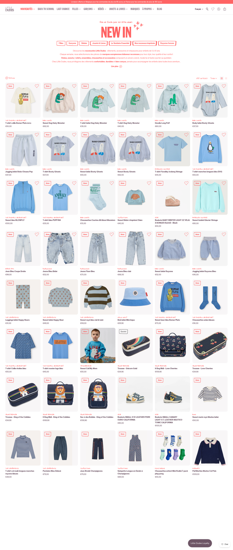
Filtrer (12, 78)
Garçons (72, 43)
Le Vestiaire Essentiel (120, 43)
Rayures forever (167, 43)
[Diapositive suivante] (36, 100)
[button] (116, 66)
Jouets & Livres (99, 43)
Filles (61, 43)
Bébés (84, 43)
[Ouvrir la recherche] (207, 9)
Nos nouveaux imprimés (145, 43)
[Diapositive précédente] (9, 100)
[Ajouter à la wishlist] (37, 86)
